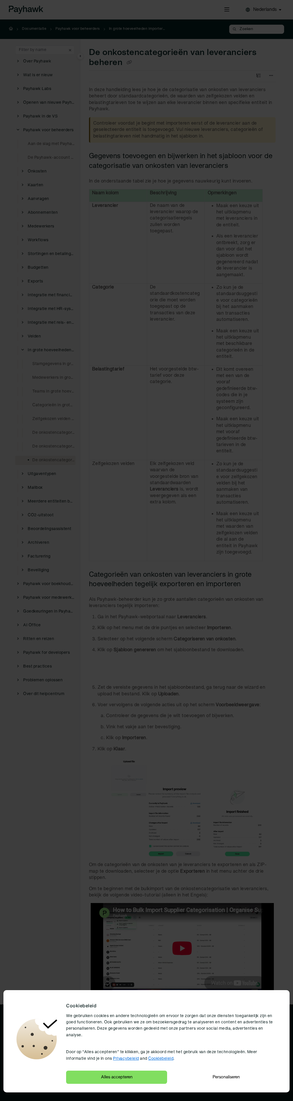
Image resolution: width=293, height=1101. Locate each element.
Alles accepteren (116, 1077)
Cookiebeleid (160, 1059)
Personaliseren (226, 1077)
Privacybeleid (126, 1059)
